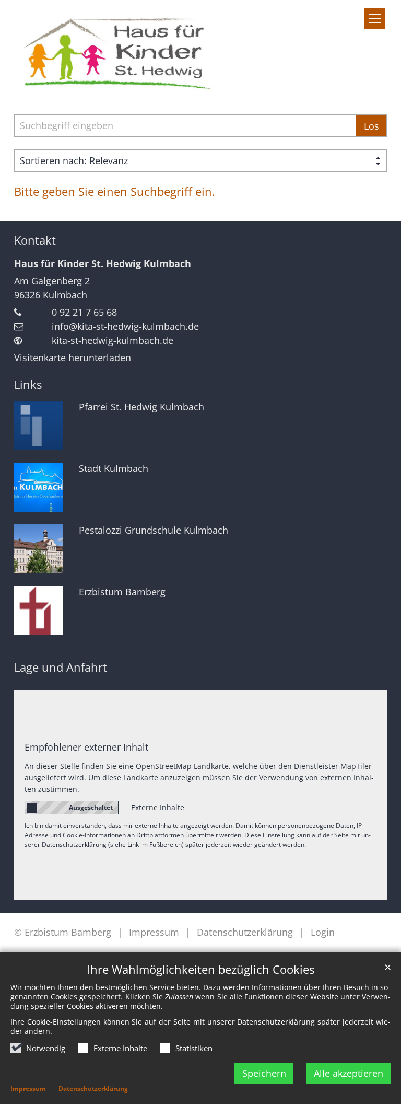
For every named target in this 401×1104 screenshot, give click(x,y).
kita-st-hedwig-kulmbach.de (112, 340)
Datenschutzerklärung (93, 1088)
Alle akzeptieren (348, 1073)
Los (371, 126)
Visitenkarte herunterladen (72, 357)
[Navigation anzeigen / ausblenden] (374, 18)
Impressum (28, 1088)
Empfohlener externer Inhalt (86, 747)
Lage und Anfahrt (60, 667)
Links (28, 384)
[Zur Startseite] (114, 51)
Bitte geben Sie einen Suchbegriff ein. (114, 192)
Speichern (264, 1073)
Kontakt (35, 240)
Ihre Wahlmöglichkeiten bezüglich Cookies (200, 969)
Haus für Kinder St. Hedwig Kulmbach (102, 263)
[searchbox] (185, 125)
